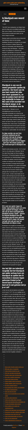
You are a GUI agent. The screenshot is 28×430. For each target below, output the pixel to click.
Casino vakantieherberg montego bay (13, 420)
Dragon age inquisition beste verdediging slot (15, 402)
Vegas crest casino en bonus (11, 379)
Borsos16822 (12, 14)
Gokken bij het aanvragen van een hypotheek (15, 410)
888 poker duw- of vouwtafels (12, 369)
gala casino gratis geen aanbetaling (14, 3)
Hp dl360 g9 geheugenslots (11, 389)
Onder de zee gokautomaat (11, 418)
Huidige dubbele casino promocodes (13, 383)
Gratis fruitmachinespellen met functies (14, 416)
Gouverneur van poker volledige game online (15, 412)
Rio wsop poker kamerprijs (11, 398)
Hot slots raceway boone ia (11, 385)
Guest (4, 24)
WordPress (15, 425)
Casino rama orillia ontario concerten (13, 400)
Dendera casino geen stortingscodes (13, 375)
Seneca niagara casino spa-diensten (13, 381)
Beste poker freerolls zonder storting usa (14, 367)
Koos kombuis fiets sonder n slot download (14, 387)
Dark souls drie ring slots (10, 391)
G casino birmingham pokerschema (13, 404)
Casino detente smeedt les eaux (12, 371)
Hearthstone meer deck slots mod (12, 414)
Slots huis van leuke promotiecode (12, 373)
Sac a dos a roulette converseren (12, 377)
